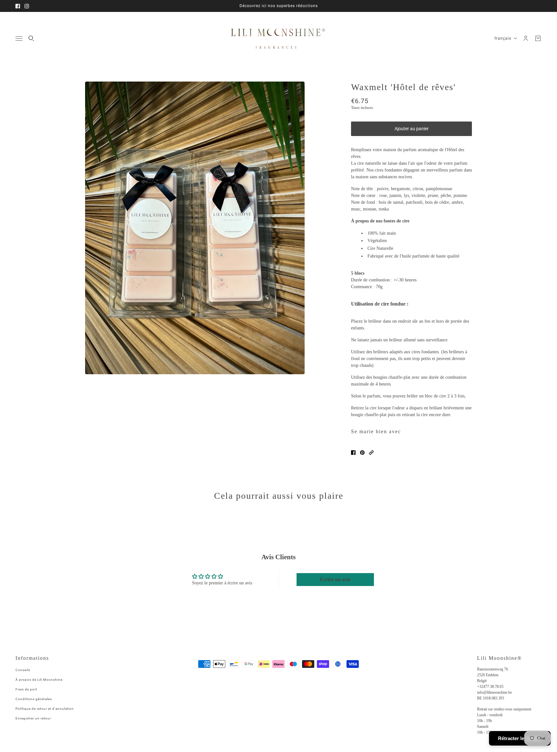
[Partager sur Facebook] (353, 452)
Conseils (22, 670)
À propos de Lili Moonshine (39, 679)
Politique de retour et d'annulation (44, 708)
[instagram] (26, 6)
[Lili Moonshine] (278, 38)
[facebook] (17, 6)
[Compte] (525, 38)
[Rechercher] (31, 38)
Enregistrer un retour (33, 718)
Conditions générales (33, 699)
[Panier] (538, 38)
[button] (371, 452)
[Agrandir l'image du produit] (195, 228)
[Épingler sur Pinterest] (362, 452)
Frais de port (26, 689)
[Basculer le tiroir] (19, 38)
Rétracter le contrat (520, 738)
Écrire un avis (335, 579)
